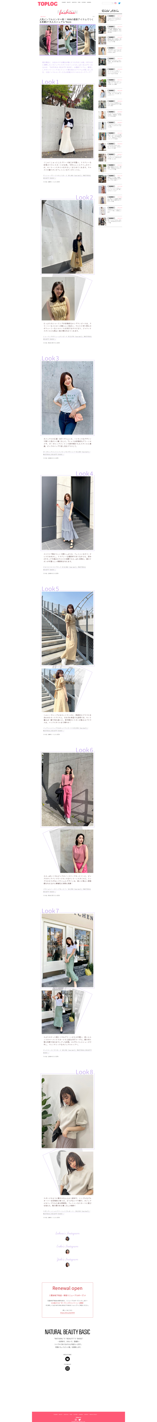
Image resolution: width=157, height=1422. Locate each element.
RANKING (89, 2)
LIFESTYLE (74, 2)
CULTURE (84, 2)
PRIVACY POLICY (93, 1414)
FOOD (79, 2)
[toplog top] (47, 4)
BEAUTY (69, 2)
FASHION (64, 2)
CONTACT (86, 1414)
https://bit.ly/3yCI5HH (67, 1313)
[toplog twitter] (120, 3)
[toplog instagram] (116, 3)
